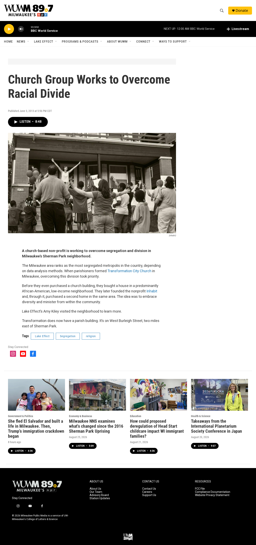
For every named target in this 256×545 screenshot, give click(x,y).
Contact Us (149, 488)
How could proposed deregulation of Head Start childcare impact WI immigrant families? (157, 429)
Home (8, 41)
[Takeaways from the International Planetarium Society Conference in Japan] (219, 395)
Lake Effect (43, 41)
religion (91, 336)
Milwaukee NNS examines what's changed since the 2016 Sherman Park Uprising (96, 426)
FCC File (200, 488)
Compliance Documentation (212, 491)
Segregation (68, 336)
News (21, 41)
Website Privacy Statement (212, 495)
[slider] (27, 29)
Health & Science (200, 416)
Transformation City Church (129, 271)
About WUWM (117, 41)
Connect (143, 41)
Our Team (96, 491)
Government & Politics (20, 416)
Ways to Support (173, 41)
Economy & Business (80, 416)
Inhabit (151, 291)
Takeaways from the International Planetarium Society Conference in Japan (216, 426)
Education (135, 416)
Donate (242, 10)
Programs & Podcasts (80, 41)
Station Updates (100, 498)
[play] (9, 29)
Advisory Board (99, 495)
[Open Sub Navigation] (28, 41)
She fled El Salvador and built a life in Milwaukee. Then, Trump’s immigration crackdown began (36, 429)
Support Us (149, 495)
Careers (147, 491)
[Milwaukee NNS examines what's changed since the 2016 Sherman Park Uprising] (97, 395)
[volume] (21, 29)
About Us (95, 488)
